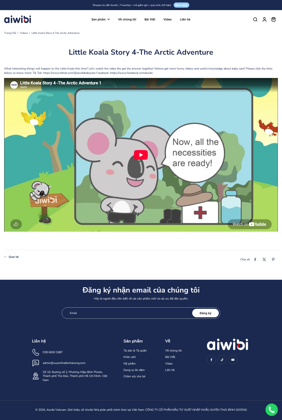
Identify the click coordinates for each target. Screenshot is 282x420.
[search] (255, 19)
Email (73, 313)
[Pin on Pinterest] (273, 259)
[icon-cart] (273, 19)
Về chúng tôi (173, 351)
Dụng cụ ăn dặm (134, 370)
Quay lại (14, 256)
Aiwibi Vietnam (56, 410)
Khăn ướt (129, 357)
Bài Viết (170, 357)
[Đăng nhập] (264, 19)
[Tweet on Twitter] (264, 259)
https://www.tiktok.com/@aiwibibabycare (69, 73)
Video (169, 364)
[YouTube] (232, 359)
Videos (24, 33)
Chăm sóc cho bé (134, 376)
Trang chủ (10, 33)
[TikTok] (222, 359)
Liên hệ (170, 370)
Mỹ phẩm (129, 364)
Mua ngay (181, 5)
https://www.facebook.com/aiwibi (131, 73)
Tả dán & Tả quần (135, 351)
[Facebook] (211, 359)
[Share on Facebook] (255, 259)
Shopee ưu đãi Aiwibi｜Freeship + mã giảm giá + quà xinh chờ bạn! (132, 5)
